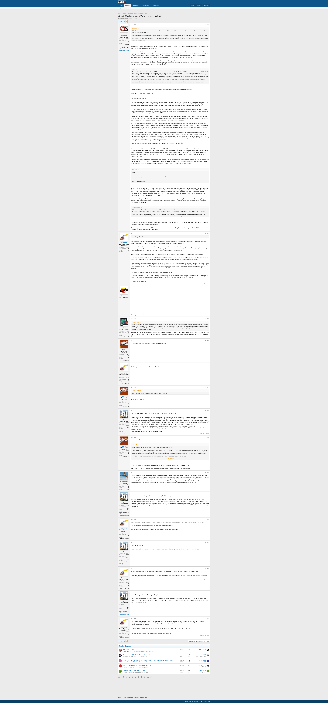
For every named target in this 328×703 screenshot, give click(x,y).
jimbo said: (134, 28)
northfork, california (124, 253)
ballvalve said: (135, 322)
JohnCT (204, 651)
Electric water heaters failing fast (134, 671)
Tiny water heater (129, 650)
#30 (208, 493)
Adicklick (125, 667)
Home (121, 5)
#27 (208, 410)
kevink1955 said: (136, 207)
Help (201, 701)
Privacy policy (195, 701)
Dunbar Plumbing (123, 18)
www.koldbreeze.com (124, 50)
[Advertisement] (145, 301)
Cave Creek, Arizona (124, 430)
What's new (136, 5)
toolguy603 (125, 662)
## (208, 287)
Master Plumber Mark (201, 656)
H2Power (125, 672)
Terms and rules (187, 701)
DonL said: (134, 169)
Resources (146, 5)
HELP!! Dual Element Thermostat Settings (137, 665)
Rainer (124, 656)
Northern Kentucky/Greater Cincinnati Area (125, 46)
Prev (121, 21)
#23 (208, 318)
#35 (208, 618)
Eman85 (204, 661)
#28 (208, 437)
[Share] (205, 25)
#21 (208, 25)
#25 (208, 364)
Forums (127, 5)
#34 (208, 592)
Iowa (128, 489)
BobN (124, 651)
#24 (208, 340)
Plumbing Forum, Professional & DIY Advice (143, 651)
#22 (208, 233)
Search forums (128, 8)
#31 (208, 519)
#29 (208, 472)
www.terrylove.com (124, 433)
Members (156, 5)
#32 (208, 542)
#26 (208, 387)
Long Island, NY (125, 337)
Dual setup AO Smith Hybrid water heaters (137, 655)
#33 (208, 568)
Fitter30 (204, 667)
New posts (120, 8)
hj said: (133, 69)
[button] (141, 5)
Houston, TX (126, 360)
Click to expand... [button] (170, 83)
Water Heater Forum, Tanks (140, 656)
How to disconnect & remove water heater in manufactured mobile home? (148, 660)
